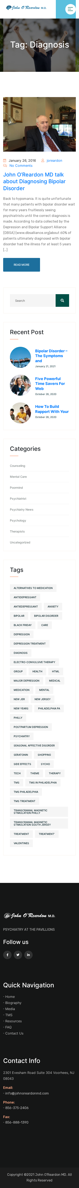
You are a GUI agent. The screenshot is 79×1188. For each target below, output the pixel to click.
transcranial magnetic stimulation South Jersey (32, 823)
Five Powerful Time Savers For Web (50, 383)
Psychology (18, 520)
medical (54, 680)
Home (10, 996)
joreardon (54, 160)
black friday (23, 625)
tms (16, 782)
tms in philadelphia (43, 782)
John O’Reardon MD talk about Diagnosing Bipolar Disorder (34, 181)
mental (44, 689)
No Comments (20, 165)
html (55, 671)
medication (21, 689)
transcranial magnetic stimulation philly (30, 811)
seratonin (21, 754)
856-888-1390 (16, 1122)
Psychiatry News (21, 509)
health (37, 671)
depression (22, 634)
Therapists (17, 531)
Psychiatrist (18, 498)
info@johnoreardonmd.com (27, 1093)
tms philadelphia (26, 791)
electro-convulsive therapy (34, 662)
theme (34, 773)
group (18, 671)
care (44, 625)
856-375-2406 (17, 1108)
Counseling (17, 465)
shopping (44, 754)
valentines (21, 843)
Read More (21, 264)
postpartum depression (31, 727)
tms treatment (24, 801)
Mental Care (18, 476)
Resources (13, 1021)
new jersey (43, 699)
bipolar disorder (46, 615)
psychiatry (22, 736)
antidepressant (25, 597)
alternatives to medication (33, 588)
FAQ (8, 1027)
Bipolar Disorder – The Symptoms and (51, 356)
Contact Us (14, 1033)
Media (10, 1009)
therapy (55, 773)
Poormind (16, 487)
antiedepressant (26, 606)
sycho (45, 764)
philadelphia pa (49, 708)
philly (18, 717)
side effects (22, 764)
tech (17, 773)
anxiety (53, 606)
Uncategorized (20, 542)
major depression (26, 680)
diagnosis (21, 652)
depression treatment (30, 643)
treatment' (47, 834)
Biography (13, 1003)
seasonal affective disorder (34, 745)
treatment (21, 834)
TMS (8, 1015)
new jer (19, 699)
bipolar (19, 615)
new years (21, 708)
